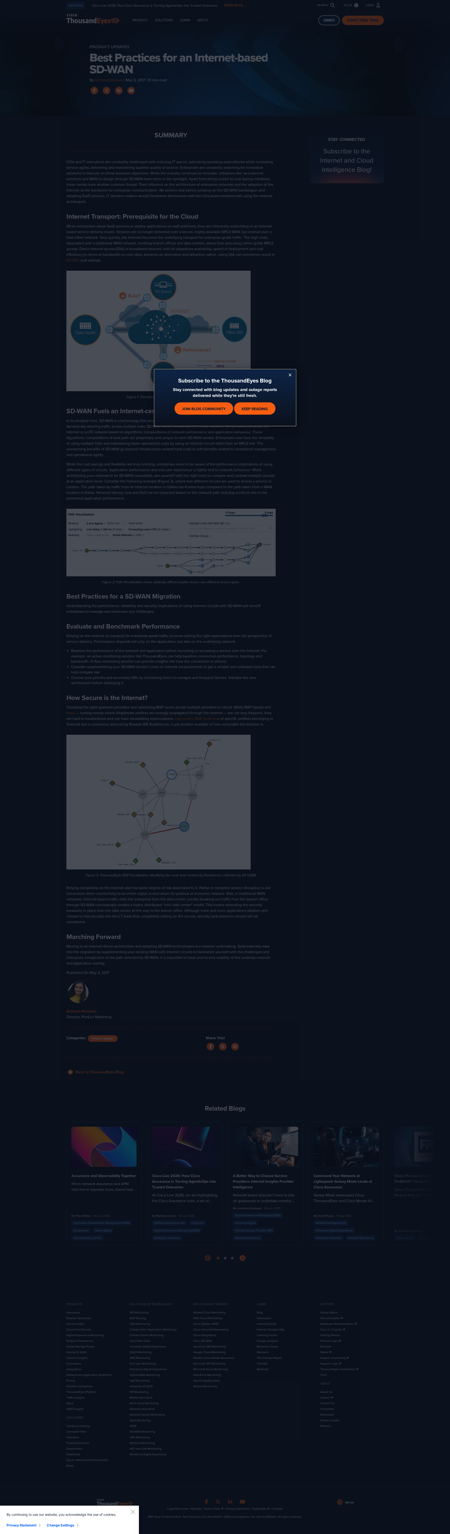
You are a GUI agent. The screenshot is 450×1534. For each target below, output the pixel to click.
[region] (69, 1520)
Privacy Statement (21, 1525)
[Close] (132, 1511)
